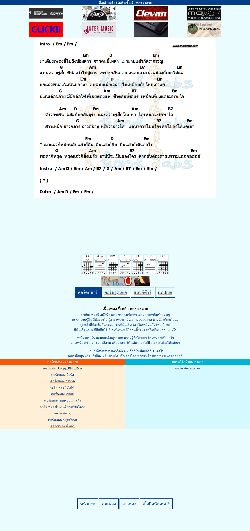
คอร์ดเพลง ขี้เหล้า (62, 426)
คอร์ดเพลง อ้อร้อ (62, 374)
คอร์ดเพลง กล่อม (62, 394)
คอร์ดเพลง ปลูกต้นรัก (62, 419)
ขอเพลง (129, 504)
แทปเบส (165, 292)
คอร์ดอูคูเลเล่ (115, 292)
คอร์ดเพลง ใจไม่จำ (62, 387)
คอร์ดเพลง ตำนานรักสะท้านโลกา (63, 407)
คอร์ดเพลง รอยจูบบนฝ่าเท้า (62, 400)
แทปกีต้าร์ (142, 292)
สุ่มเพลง (109, 504)
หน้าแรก (87, 504)
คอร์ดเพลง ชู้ (62, 413)
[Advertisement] (125, 457)
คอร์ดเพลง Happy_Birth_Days (62, 368)
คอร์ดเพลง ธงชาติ (62, 381)
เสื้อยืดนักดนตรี (156, 504)
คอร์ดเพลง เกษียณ (187, 368)
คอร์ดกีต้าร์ (88, 292)
